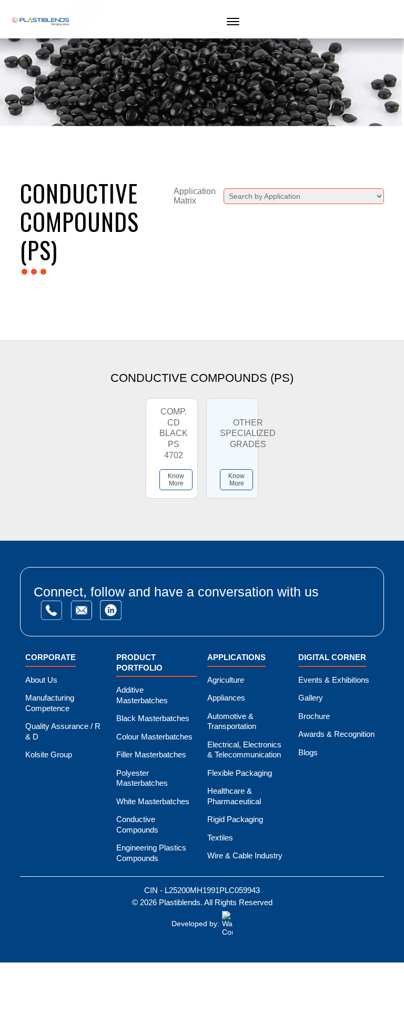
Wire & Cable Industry (244, 855)
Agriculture (225, 679)
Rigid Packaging (235, 819)
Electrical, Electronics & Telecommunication (244, 749)
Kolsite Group (48, 754)
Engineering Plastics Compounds (151, 853)
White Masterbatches (152, 801)
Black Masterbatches (152, 718)
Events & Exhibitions (333, 679)
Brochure (314, 716)
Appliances (226, 697)
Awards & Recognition (336, 734)
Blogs (308, 752)
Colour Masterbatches (154, 736)
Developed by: (195, 923)
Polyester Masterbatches (142, 778)
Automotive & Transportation (231, 721)
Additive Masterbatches (142, 695)
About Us (41, 679)
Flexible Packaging (239, 772)
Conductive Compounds (137, 824)
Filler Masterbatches (151, 754)
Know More (176, 479)
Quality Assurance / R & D (62, 731)
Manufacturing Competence (49, 703)
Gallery (310, 697)
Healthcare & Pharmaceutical (234, 796)
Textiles (220, 837)
